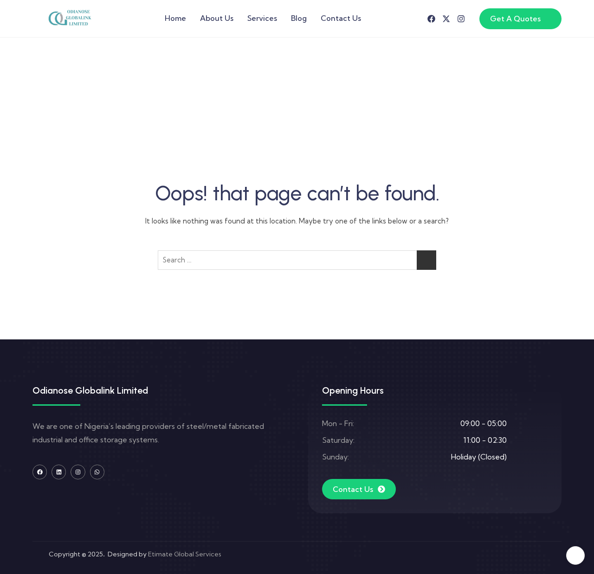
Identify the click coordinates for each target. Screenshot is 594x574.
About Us (216, 18)
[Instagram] (461, 19)
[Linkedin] (59, 472)
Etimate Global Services (184, 554)
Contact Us (341, 18)
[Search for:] (297, 260)
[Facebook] (431, 19)
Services (262, 18)
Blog (299, 18)
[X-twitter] (446, 19)
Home (175, 18)
